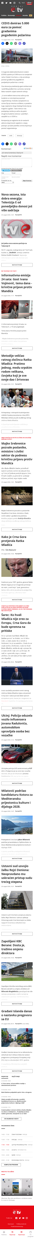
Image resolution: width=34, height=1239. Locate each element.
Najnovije (12, 1234)
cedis (10, 135)
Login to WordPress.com (16, 170)
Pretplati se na (6, 180)
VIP (31, 15)
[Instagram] (14, 3)
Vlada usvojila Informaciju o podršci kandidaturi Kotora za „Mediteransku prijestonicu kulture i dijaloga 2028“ (13, 1101)
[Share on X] (7, 43)
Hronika (25, 15)
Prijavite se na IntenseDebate (5, 170)
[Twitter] (6, 3)
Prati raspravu (31, 148)
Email (13, 173)
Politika (3, 15)
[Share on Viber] (19, 43)
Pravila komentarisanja (17, 1226)
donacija (19, 135)
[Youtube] (10, 3)
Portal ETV (18, 40)
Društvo (18, 15)
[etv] (17, 9)
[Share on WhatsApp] (11, 43)
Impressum (11, 1224)
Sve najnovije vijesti (11, 1118)
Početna (4, 1234)
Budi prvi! (20, 153)
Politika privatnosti (21, 1224)
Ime (2, 173)
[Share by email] (15, 43)
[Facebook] (2, 3)
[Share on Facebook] (2, 43)
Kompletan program (11, 1164)
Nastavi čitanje (17, 265)
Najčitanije (21, 1234)
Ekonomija (11, 15)
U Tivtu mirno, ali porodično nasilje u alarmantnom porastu (13, 1084)
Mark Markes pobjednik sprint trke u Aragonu (16, 1092)
